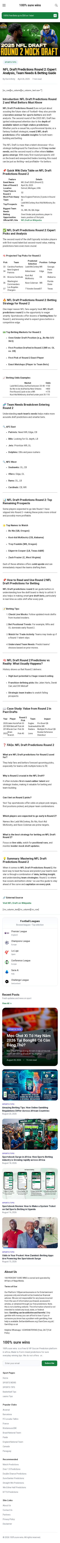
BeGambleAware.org (28, 1321)
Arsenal (6, 1410)
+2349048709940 (29, 1330)
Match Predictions (11, 1464)
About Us (7, 1505)
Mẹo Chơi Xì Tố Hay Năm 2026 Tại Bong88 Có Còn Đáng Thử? (29, 1040)
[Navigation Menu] (4, 5)
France (6, 1423)
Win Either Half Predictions (14, 1487)
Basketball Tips (9, 1392)
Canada (6, 1446)
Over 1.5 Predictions (11, 1469)
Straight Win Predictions (13, 1483)
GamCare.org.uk (46, 1321)
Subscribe (49, 1363)
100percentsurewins (25, 1292)
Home (5, 1378)
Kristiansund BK (9, 1428)
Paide (5, 1437)
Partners (6, 1515)
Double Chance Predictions (14, 1474)
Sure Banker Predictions (13, 1478)
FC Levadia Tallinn (10, 1419)
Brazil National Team (12, 1433)
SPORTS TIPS (10, 62)
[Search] (56, 5)
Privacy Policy (9, 1519)
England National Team (13, 1442)
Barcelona (7, 1414)
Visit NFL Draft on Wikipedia (17, 903)
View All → (7, 1003)
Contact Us (7, 1510)
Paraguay (7, 1451)
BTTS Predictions (10, 1492)
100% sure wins (30, 5)
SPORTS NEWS (9, 1383)
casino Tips (8, 1396)
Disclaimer (7, 1524)
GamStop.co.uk (11, 1324)
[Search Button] (56, 5)
